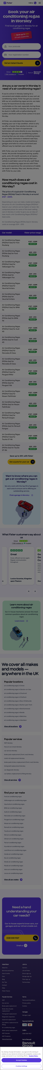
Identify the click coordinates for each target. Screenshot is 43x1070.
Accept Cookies (21, 1060)
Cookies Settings (21, 1066)
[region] (21, 1058)
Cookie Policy (33, 1056)
